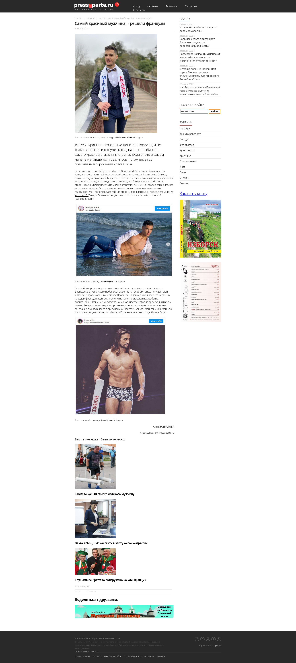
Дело (183, 172)
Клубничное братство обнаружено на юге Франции (110, 580)
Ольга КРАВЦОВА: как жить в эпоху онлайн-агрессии (111, 543)
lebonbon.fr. (81, 195)
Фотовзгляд (187, 145)
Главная (78, 18)
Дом (182, 166)
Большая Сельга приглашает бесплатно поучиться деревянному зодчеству (197, 42)
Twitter (208, 639)
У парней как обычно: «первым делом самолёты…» (198, 29)
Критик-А (185, 156)
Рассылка (97, 656)
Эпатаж (184, 183)
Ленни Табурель (107, 281)
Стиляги (91, 591)
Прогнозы (138, 10)
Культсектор (187, 150)
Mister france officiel (124, 137)
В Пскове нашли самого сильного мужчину (104, 494)
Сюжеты (152, 6)
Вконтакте (202, 639)
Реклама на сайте (112, 656)
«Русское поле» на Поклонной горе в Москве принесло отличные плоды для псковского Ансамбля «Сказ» (199, 74)
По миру (185, 128)
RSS (219, 639)
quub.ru (218, 645)
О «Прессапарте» (82, 656)
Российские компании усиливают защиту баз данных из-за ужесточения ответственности (200, 57)
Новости (91, 18)
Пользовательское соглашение (139, 656)
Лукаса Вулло (106, 420)
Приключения (188, 161)
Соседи (184, 139)
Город (136, 6)
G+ (213, 639)
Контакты (160, 656)
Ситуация (191, 6)
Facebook (197, 639)
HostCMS (94, 652)
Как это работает (190, 134)
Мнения (171, 6)
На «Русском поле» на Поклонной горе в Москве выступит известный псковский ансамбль (200, 91)
